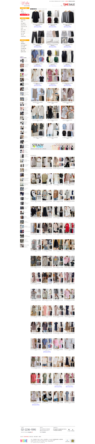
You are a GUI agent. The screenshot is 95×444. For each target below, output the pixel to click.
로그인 (50, 1)
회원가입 (53, 1)
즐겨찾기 (74, 1)
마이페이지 (63, 1)
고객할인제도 (70, 1)
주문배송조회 (56, 1)
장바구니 (60, 1)
